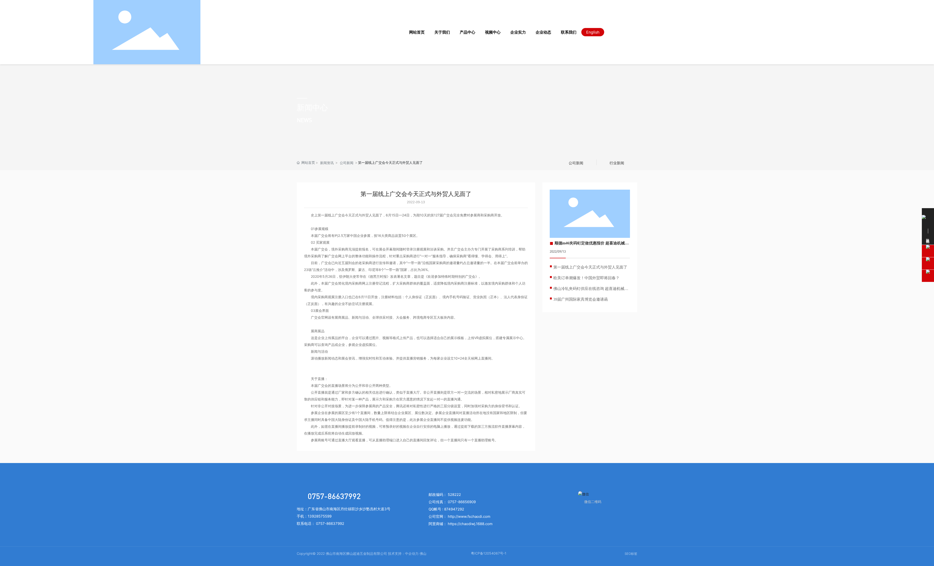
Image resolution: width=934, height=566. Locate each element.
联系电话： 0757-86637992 (320, 523)
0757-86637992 (334, 496)
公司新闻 (346, 163)
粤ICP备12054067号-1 (488, 553)
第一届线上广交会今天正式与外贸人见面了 (590, 267)
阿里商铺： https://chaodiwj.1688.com (461, 523)
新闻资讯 (327, 163)
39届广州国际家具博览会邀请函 (580, 299)
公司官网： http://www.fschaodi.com (459, 516)
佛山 (423, 553)
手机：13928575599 (314, 516)
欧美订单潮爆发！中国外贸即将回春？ (586, 278)
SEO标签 (631, 554)
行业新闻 (617, 163)
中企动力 (412, 553)
